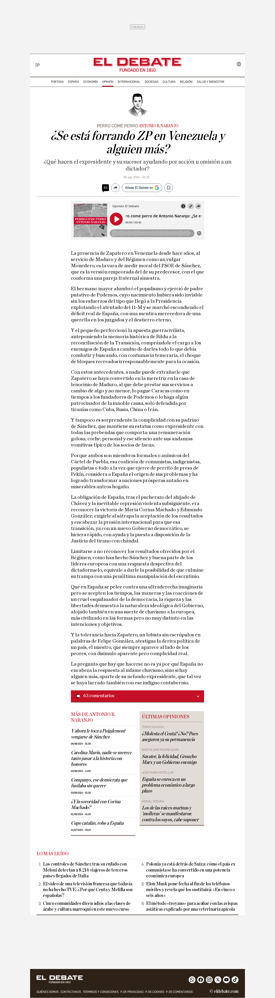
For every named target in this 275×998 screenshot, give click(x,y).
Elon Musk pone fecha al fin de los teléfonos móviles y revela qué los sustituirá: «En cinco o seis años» (190, 889)
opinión (107, 82)
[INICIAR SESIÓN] (238, 64)
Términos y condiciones (101, 992)
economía (90, 82)
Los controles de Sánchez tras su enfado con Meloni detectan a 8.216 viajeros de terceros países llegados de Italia (85, 869)
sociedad (151, 82)
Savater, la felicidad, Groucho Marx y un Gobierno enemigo (169, 759)
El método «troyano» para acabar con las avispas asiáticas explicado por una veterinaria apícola (191, 906)
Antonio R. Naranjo (158, 126)
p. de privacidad (132, 992)
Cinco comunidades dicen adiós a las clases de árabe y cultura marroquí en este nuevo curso (87, 906)
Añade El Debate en (139, 188)
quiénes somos (48, 992)
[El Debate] (137, 62)
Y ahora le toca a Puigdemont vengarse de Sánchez (98, 733)
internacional (129, 82)
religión (186, 82)
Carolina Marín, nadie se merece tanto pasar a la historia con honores (101, 758)
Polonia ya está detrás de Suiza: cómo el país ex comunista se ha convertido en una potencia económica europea (190, 869)
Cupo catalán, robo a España (97, 823)
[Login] (238, 64)
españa (73, 82)
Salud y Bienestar (210, 82)
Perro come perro (117, 125)
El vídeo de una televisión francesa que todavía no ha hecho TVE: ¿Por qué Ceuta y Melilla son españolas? (88, 889)
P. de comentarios (179, 992)
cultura (169, 82)
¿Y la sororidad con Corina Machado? (95, 804)
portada (57, 82)
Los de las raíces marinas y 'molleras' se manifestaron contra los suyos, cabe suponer (170, 813)
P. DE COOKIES (154, 992)
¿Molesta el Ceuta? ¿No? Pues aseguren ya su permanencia (170, 736)
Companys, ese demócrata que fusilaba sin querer (99, 782)
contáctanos (70, 992)
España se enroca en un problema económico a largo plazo (168, 785)
